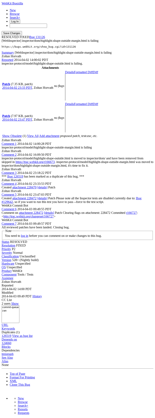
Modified (7, 292)
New (13, 10)
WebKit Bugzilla (12, 3)
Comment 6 (9, 209)
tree (4, 354)
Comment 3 (9, 173)
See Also (7, 357)
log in (24, 235)
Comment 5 (9, 194)
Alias (5, 361)
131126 (40, 37)
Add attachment (49, 136)
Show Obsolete (12, 136)
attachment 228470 (24, 187)
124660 (6, 343)
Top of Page (17, 373)
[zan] (10, 310)
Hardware (8, 263)
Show (15, 303)
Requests (23, 413)
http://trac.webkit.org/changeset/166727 (28, 216)
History (37, 296)
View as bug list (22, 336)
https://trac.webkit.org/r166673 (35, 162)
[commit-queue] (10, 307)
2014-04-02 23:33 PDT (17, 87)
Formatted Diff (83, 72)
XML (13, 381)
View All (33, 136)
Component (9, 274)
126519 (6, 336)
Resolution (8, 245)
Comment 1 (9, 143)
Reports (23, 409)
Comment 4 (9, 183)
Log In (15, 21)
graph (10, 354)
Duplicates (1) (11, 332)
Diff (95, 72)
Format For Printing (22, 377)
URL (5, 325)
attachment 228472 (24, 198)
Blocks (6, 346)
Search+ (15, 17)
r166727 (131, 212)
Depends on (9, 339)
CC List (7, 300)
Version (6, 260)
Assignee (7, 278)
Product (7, 271)
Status (5, 241)
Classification (10, 256)
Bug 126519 (15, 176)
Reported (7, 60)
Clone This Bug (20, 384)
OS (4, 267)
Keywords (8, 328)
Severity (7, 252)
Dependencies (11, 350)
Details (69, 72)
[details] (42, 187)
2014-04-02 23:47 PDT (17, 119)
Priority (6, 249)
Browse (15, 14)
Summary (8, 52)
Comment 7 (9, 223)
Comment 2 (9, 154)
